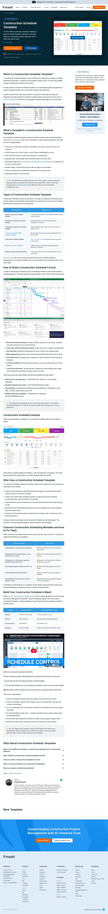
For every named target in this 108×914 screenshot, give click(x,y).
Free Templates (80, 885)
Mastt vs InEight (61, 887)
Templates (25, 899)
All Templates (10, 13)
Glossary (78, 874)
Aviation (41, 870)
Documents (25, 885)
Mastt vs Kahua (61, 885)
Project (24, 872)
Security (93, 883)
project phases (16, 140)
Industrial (41, 878)
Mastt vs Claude (61, 897)
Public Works (43, 883)
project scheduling (9, 99)
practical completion (45, 162)
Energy (41, 874)
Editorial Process (80, 883)
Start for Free (99, 7)
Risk (23, 881)
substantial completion (29, 162)
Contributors (79, 881)
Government (6, 880)
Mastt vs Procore (61, 883)
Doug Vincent (19, 54)
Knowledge (25, 897)
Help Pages (79, 896)
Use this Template (13, 48)
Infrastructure (43, 881)
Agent (23, 890)
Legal (92, 881)
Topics (77, 872)
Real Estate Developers (9, 872)
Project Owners (7, 870)
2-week (35, 239)
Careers (93, 876)
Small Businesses (8, 878)
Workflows (25, 894)
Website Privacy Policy (97, 878)
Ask (23, 892)
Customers (54, 7)
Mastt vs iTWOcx (61, 892)
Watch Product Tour (62, 840)
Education (42, 872)
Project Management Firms (81, 890)
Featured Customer (62, 870)
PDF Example (31, 48)
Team (92, 872)
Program (24, 874)
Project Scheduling (14, 773)
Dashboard (25, 876)
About (17, 7)
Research (78, 876)
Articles (78, 870)
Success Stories (61, 872)
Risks (77, 893)
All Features (25, 901)
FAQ (77, 878)
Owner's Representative (10, 882)
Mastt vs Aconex (61, 889)
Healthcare (42, 876)
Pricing (46, 7)
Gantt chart (8, 258)
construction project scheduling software (22, 596)
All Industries (42, 890)
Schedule (25, 883)
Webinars (78, 887)
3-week (41, 239)
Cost (23, 878)
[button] (25, 7)
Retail (41, 885)
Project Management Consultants (9, 875)
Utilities (41, 887)
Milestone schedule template (14, 245)
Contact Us (94, 874)
